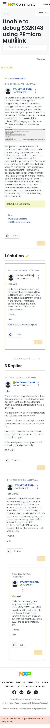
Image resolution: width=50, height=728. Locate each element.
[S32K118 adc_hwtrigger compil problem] (39, 358)
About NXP (8, 682)
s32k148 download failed (19, 222)
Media (45, 682)
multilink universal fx (17, 218)
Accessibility (27, 703)
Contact (10, 686)
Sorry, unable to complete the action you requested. (23, 720)
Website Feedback (40, 703)
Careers (20, 682)
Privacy (13, 699)
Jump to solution (16, 78)
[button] (35, 91)
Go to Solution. (22, 203)
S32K (6, 13)
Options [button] (41, 59)
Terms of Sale (34, 699)
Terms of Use (22, 699)
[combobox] (25, 47)
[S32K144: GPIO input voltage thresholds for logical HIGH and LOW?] (34, 358)
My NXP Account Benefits (31, 686)
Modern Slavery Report (11, 703)
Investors (33, 682)
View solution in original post (22, 324)
